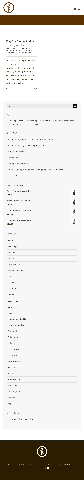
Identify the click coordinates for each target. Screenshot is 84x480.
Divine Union (14, 264)
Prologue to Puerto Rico (19, 163)
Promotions (13, 349)
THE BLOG (23, 464)
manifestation (69, 121)
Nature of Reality (16, 325)
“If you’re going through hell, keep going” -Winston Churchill (36, 169)
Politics (11, 343)
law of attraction (46, 121)
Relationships (16, 52)
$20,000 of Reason (17, 151)
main (10, 313)
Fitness (11, 276)
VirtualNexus (12, 48)
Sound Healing (13, 124)
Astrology (12, 246)
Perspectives (14, 331)
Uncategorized (15, 391)
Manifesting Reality (17, 319)
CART (36, 468)
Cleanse (14, 50)
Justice (11, 294)
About (11, 240)
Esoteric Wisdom (16, 270)
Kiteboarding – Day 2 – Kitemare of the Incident (30, 139)
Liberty (58, 121)
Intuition (12, 288)
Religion (12, 367)
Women (24, 52)
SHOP (50, 464)
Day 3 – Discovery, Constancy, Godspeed (27, 176)
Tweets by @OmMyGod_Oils (20, 419)
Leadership (13, 301)
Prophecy (12, 355)
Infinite (21, 121)
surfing (35, 124)
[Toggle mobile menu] (79, 9)
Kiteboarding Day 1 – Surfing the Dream (27, 145)
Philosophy (13, 337)
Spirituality (26, 124)
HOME (10, 464)
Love (10, 307)
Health (11, 282)
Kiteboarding (32, 121)
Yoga (29, 52)
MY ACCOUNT (64, 464)
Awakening (12, 121)
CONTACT (38, 464)
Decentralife (22, 50)
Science (11, 373)
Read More (10, 89)
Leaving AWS (14, 157)
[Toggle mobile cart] (75, 9)
